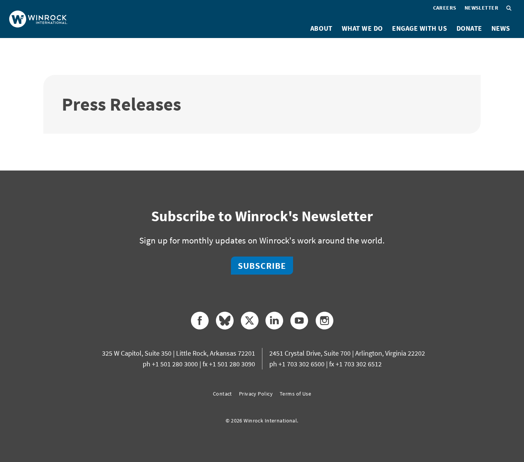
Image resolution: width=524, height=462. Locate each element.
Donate (469, 28)
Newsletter (481, 7)
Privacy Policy (256, 393)
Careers (444, 7)
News (500, 28)
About (321, 28)
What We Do (362, 28)
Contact (222, 393)
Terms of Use (295, 393)
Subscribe (262, 265)
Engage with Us (419, 28)
